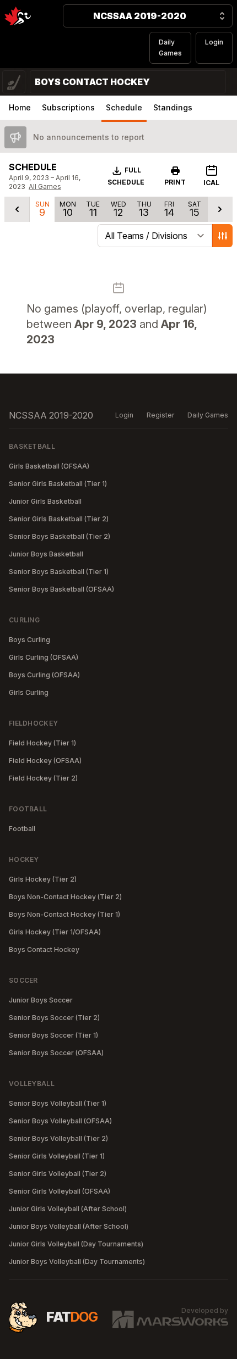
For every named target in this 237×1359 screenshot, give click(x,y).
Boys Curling (29, 640)
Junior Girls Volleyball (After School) (68, 1209)
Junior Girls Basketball (45, 501)
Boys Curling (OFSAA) (44, 675)
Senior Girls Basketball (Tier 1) (58, 484)
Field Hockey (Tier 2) (43, 778)
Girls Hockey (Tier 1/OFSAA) (55, 932)
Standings (172, 107)
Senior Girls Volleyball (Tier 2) (57, 1173)
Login (214, 42)
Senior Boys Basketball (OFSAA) (61, 589)
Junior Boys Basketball (46, 554)
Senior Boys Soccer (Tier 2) (54, 1017)
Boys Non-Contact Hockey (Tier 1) (64, 914)
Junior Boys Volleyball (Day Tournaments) (77, 1261)
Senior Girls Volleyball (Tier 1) (57, 1156)
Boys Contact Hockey (44, 949)
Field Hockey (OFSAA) (45, 760)
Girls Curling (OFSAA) (43, 657)
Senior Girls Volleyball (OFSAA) (59, 1191)
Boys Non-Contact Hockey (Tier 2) (65, 897)
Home (20, 107)
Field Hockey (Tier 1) (42, 743)
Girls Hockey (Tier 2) (43, 879)
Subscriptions (68, 107)
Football (22, 829)
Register (160, 415)
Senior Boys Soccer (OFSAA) (56, 1053)
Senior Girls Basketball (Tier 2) (59, 519)
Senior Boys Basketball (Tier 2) (59, 536)
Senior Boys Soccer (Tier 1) (53, 1035)
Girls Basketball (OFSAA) (49, 466)
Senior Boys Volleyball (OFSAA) (60, 1121)
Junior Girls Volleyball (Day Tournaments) (76, 1244)
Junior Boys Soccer (41, 1000)
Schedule (124, 107)
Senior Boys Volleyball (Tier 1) (57, 1103)
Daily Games (170, 47)
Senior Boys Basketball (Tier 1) (59, 571)
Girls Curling (29, 692)
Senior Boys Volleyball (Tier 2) (58, 1138)
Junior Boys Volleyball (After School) (68, 1226)
